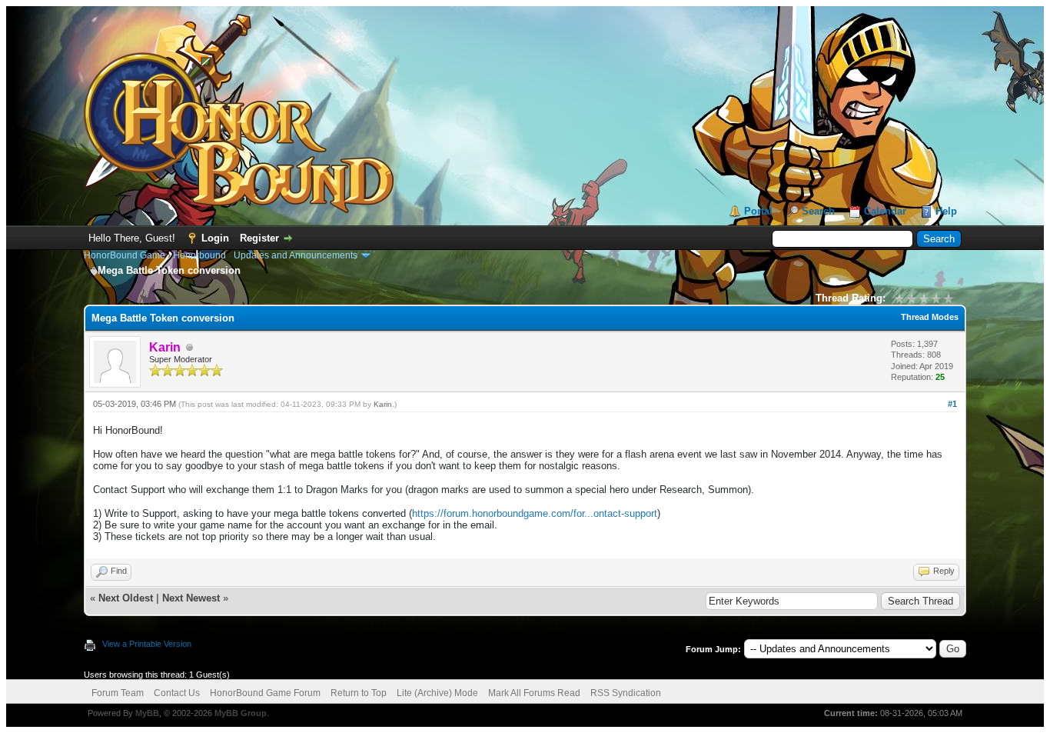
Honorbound (199, 255)
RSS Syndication (625, 693)
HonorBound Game (124, 255)
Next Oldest (125, 598)
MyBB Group (240, 713)
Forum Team (117, 693)
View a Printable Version (146, 643)
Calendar (885, 211)
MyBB (147, 713)
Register (259, 238)
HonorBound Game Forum (265, 693)
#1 (952, 403)
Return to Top (359, 693)
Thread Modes (930, 317)
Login (215, 238)
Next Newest (191, 598)
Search (818, 211)
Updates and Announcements (295, 255)
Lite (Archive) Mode (437, 693)
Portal (758, 211)
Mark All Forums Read (534, 693)
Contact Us (177, 693)
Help (946, 211)
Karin (383, 404)
